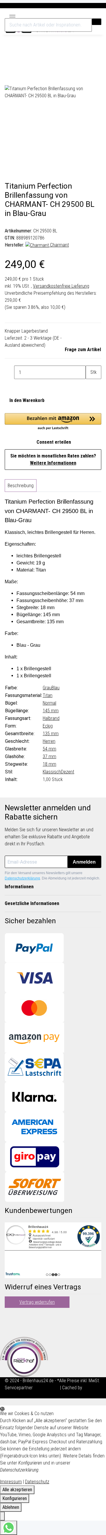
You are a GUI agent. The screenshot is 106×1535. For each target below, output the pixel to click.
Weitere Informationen (53, 463)
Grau (47, 688)
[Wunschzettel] (91, 15)
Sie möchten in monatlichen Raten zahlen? (53, 459)
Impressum (11, 1481)
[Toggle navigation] (12, 15)
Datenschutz (37, 1481)
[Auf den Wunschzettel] (20, 78)
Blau (55, 688)
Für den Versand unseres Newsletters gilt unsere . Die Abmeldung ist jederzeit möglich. (52, 875)
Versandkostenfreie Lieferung (61, 286)
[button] (85, 15)
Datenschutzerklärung (22, 878)
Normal (49, 703)
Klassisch (52, 772)
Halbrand (51, 718)
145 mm (51, 710)
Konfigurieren (14, 1498)
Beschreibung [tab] (21, 485)
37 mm (49, 756)
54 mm (49, 749)
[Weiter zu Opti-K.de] (24, 1356)
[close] (9, 65)
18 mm (49, 764)
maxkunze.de (47, 1387)
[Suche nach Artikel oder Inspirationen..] (96, 22)
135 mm (51, 733)
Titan (47, 695)
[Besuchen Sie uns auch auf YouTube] (9, 1321)
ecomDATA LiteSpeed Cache (32, 1394)
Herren (49, 741)
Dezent (67, 772)
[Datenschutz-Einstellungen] (2, 1516)
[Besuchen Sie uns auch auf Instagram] (9, 1328)
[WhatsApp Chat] (8, 1528)
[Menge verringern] (9, 372)
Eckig (48, 726)
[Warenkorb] (98, 15)
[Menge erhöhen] (90, 386)
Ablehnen (10, 1507)
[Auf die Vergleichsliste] (9, 78)
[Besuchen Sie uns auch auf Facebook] (9, 1314)
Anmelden (84, 861)
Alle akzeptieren (17, 1489)
